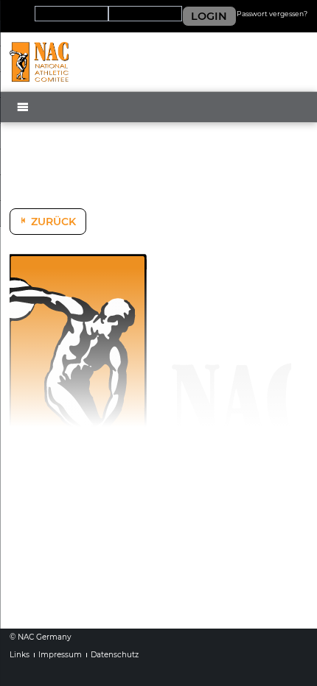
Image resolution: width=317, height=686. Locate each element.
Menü (30, 120)
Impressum (60, 655)
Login (209, 16)
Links (19, 655)
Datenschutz (115, 655)
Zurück (53, 221)
